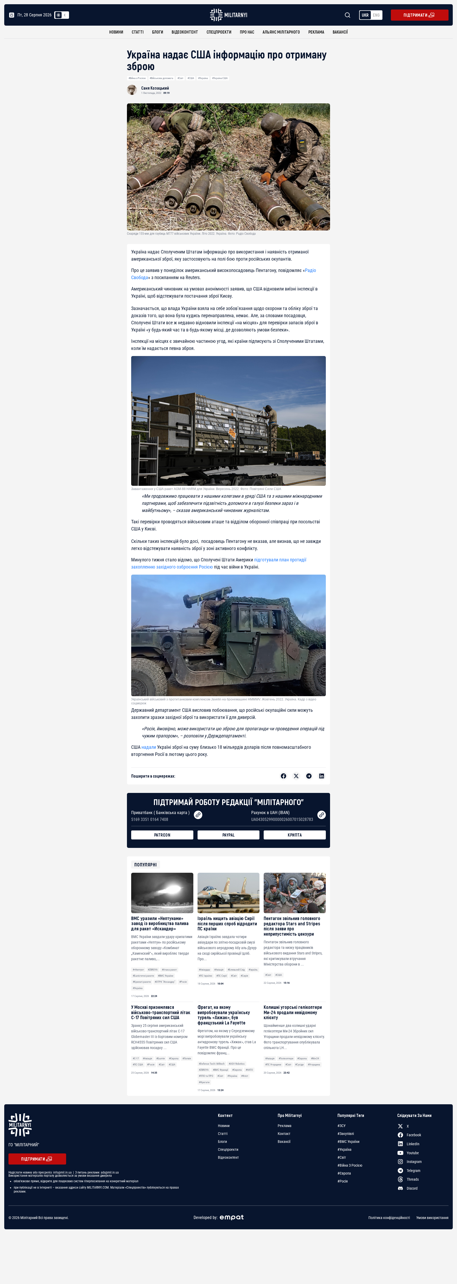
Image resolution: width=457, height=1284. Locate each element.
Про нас (247, 31)
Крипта (295, 834)
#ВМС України (165, 975)
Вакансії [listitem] (284, 1141)
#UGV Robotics (237, 1063)
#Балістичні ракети (143, 975)
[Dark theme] (65, 15)
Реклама (316, 31)
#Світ (180, 78)
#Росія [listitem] (342, 1181)
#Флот (244, 1075)
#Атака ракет (169, 969)
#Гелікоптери (286, 1058)
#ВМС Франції (220, 1069)
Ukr (365, 14)
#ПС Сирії (221, 975)
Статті (138, 31)
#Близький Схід (236, 969)
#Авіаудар (204, 969)
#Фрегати (204, 1082)
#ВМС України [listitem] (348, 1141)
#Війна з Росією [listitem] (349, 1165)
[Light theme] (58, 15)
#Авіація (218, 969)
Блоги (157, 31)
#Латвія (186, 1058)
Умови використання (432, 1217)
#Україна (203, 78)
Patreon (162, 834)
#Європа (174, 1058)
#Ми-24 (315, 1058)
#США (191, 78)
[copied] (198, 815)
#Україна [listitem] (344, 1149)
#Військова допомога (161, 78)
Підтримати (415, 14)
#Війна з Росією (137, 78)
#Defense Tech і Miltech (212, 1063)
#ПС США (138, 1064)
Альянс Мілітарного (281, 31)
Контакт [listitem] (284, 1133)
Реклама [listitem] (284, 1126)
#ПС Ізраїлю (205, 975)
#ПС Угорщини (273, 1064)
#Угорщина (314, 1064)
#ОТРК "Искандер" (165, 981)
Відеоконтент (185, 31)
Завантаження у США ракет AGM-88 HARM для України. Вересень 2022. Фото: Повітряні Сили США (206, 489)
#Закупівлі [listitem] (345, 1133)
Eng (376, 14)
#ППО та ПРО (206, 1075)
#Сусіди (299, 1064)
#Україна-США (220, 78)
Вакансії (340, 31)
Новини (116, 31)
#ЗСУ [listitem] (341, 1126)
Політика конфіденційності (389, 1217)
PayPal (228, 834)
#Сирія (244, 975)
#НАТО (249, 1069)
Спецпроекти (219, 31)
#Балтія (160, 1058)
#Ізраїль (253, 969)
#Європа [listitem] (344, 1173)
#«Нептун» (138, 969)
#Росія (183, 981)
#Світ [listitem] (341, 1157)
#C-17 (136, 1058)
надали (148, 747)
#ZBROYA (153, 969)
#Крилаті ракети (142, 981)
